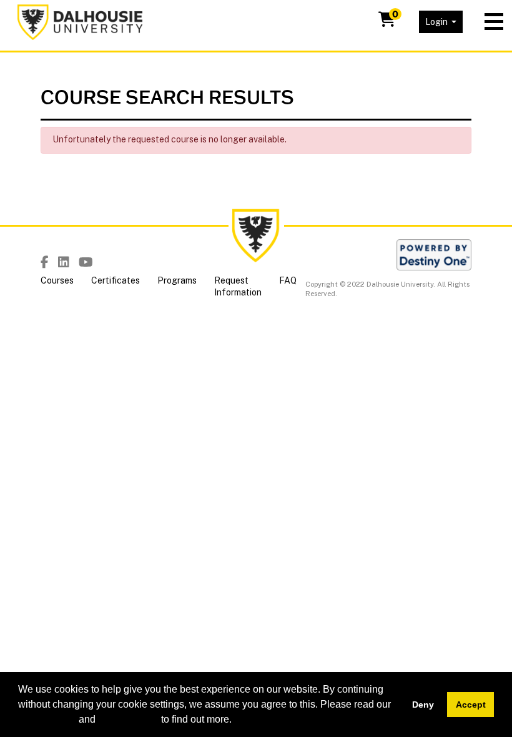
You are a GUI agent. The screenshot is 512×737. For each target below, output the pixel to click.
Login (437, 22)
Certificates (115, 280)
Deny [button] (423, 705)
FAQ (288, 280)
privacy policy (128, 719)
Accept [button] (471, 705)
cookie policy (47, 719)
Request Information (238, 286)
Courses (57, 280)
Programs (177, 280)
